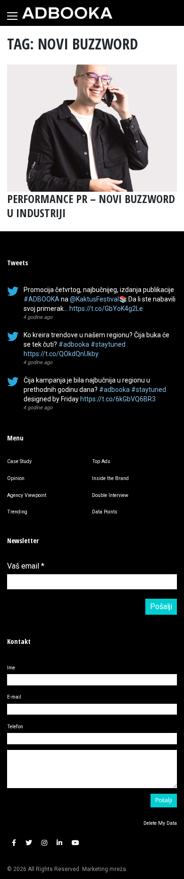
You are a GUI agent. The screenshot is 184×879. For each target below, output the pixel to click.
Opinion (16, 478)
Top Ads (101, 461)
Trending (17, 512)
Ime (11, 668)
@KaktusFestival (94, 299)
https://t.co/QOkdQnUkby (61, 354)
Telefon (15, 727)
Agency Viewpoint (26, 495)
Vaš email (25, 566)
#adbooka (74, 344)
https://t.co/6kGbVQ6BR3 (118, 399)
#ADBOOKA (41, 299)
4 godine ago (38, 316)
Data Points (104, 512)
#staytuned (108, 344)
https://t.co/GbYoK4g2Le (106, 308)
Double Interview (110, 495)
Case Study (19, 461)
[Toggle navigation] (12, 16)
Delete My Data (160, 823)
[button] (14, 843)
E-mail (14, 697)
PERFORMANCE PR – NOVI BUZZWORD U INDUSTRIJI (91, 205)
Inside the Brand (110, 478)
